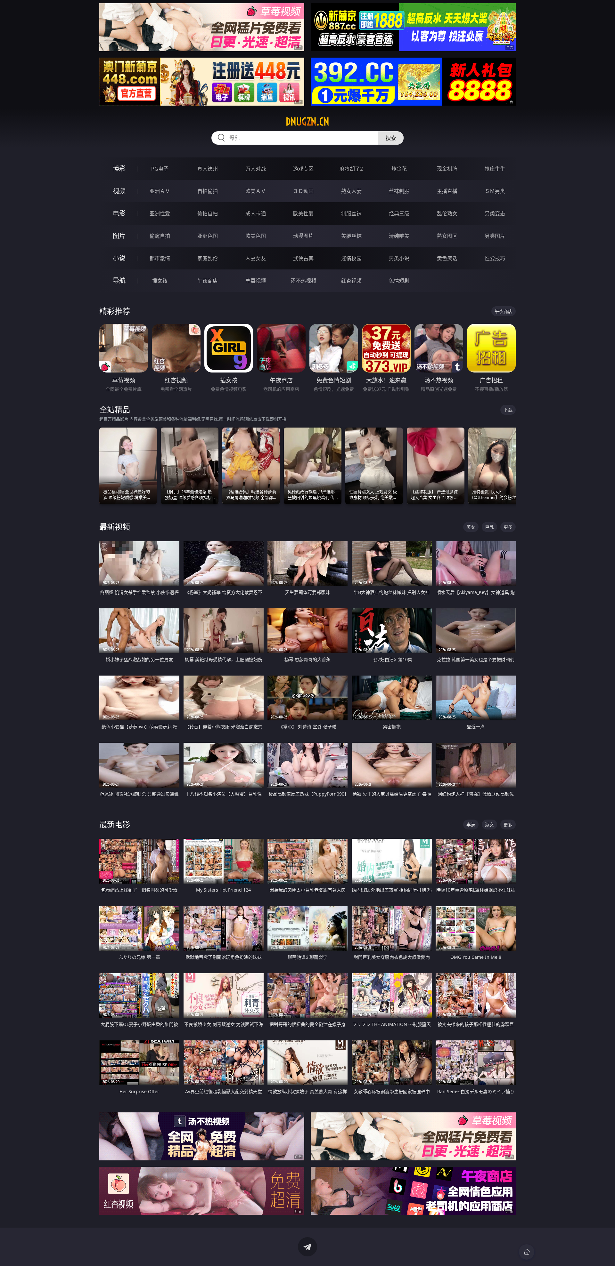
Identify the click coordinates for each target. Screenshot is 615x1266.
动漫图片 (303, 235)
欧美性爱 (303, 213)
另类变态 (495, 213)
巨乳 (489, 527)
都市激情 (160, 258)
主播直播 (447, 191)
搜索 (391, 137)
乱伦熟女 (447, 213)
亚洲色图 (207, 235)
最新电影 (114, 824)
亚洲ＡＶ (160, 191)
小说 (119, 258)
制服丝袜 (351, 213)
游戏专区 (303, 168)
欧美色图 (255, 235)
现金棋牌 (447, 168)
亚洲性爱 (160, 213)
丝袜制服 (399, 191)
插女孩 (160, 280)
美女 (470, 527)
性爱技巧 (495, 258)
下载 (508, 410)
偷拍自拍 (207, 213)
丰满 (470, 824)
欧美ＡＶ (255, 191)
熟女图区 (447, 235)
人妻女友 (255, 258)
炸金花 (399, 168)
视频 (119, 191)
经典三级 (399, 213)
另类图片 (495, 235)
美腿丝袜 (351, 235)
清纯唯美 (399, 235)
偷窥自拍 (160, 235)
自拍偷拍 (207, 191)
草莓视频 (255, 280)
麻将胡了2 (351, 168)
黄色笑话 (447, 258)
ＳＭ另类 (495, 191)
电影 (119, 213)
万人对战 (255, 168)
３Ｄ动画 (303, 191)
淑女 (489, 824)
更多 (508, 527)
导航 (119, 280)
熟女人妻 (351, 191)
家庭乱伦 (207, 258)
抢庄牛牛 (495, 168)
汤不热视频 (303, 280)
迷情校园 (351, 258)
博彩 (119, 168)
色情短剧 (399, 280)
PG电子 (159, 168)
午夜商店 (207, 280)
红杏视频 (351, 280)
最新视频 (114, 526)
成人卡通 (255, 213)
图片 (119, 235)
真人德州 (207, 168)
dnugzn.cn (307, 121)
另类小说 (399, 258)
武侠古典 (303, 258)
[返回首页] (526, 1252)
